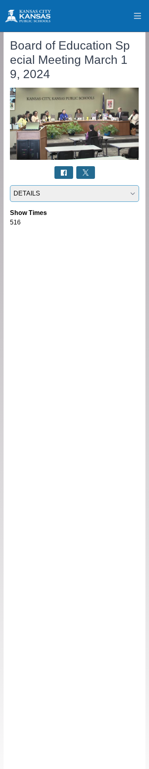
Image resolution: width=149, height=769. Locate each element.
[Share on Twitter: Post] (85, 172)
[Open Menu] (137, 16)
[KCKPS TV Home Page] (27, 16)
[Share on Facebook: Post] (63, 172)
